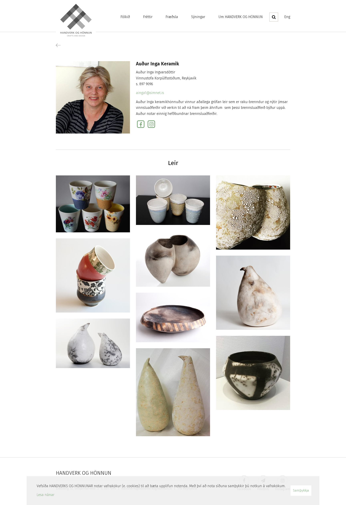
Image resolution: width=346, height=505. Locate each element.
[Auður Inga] (173, 258)
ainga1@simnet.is (150, 93)
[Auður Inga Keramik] (253, 212)
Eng (287, 17)
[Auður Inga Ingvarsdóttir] (93, 97)
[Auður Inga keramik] (93, 203)
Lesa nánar (45, 495)
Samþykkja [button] (301, 490)
